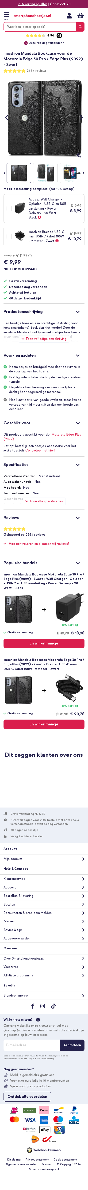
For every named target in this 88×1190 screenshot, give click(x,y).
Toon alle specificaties (46, 501)
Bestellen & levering (18, 896)
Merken (9, 921)
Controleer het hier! (40, 450)
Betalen (9, 904)
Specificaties (16, 464)
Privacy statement (37, 1159)
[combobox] (44, 27)
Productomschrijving (23, 311)
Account (10, 887)
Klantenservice (14, 879)
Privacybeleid (55, 1055)
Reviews (11, 517)
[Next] (79, 117)
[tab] (44, 311)
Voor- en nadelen (20, 355)
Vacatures (11, 967)
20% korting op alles (32, 4)
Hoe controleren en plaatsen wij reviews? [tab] (39, 544)
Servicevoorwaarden (13, 1058)
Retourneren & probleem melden (28, 913)
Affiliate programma (18, 975)
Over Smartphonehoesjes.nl (24, 959)
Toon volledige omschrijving (46, 339)
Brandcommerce (16, 995)
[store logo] (32, 16)
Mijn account (69, 15)
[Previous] (9, 117)
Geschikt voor (17, 423)
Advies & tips (13, 930)
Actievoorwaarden (17, 938)
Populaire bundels (20, 563)
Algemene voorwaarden (21, 1164)
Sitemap (47, 1164)
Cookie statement (65, 1159)
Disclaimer (14, 1159)
